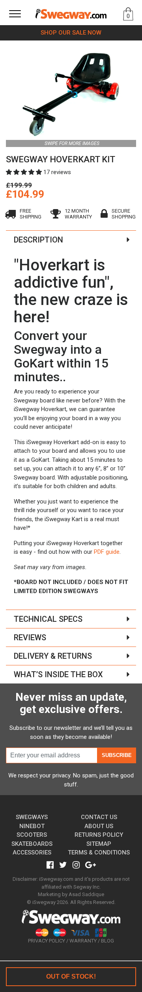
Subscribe (117, 755)
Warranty (83, 941)
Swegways (32, 817)
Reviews (30, 637)
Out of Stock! (71, 976)
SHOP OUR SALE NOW (71, 32)
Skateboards (31, 843)
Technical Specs (48, 619)
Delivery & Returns (53, 656)
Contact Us (99, 817)
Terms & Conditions (99, 852)
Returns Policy (99, 834)
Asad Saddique (86, 894)
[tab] (71, 239)
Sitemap (98, 843)
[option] (71, 94)
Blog (107, 941)
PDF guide (107, 551)
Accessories (32, 852)
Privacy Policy (46, 941)
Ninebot (32, 826)
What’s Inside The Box (58, 674)
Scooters (32, 834)
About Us (98, 826)
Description (38, 239)
